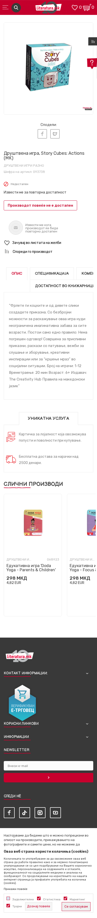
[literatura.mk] (48, 9)
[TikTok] (25, 813)
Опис (16, 273)
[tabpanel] (48, 67)
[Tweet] (55, 134)
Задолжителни (23, 899)
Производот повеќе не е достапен (40, 205)
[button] (48, 243)
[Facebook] (42, 134)
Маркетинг (77, 899)
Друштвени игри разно (24, 165)
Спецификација (52, 273)
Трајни (17, 906)
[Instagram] (40, 813)
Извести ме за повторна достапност (35, 192)
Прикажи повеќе (15, 888)
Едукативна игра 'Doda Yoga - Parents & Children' (31, 568)
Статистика (51, 899)
